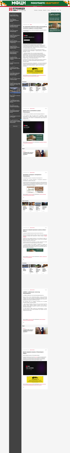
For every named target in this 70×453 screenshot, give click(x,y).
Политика (36, 10)
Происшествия (53, 10)
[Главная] (10, 10)
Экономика (40, 10)
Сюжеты (48, 10)
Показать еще (15, 126)
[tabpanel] (25, 88)
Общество (44, 10)
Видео (31, 24)
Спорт (58, 10)
